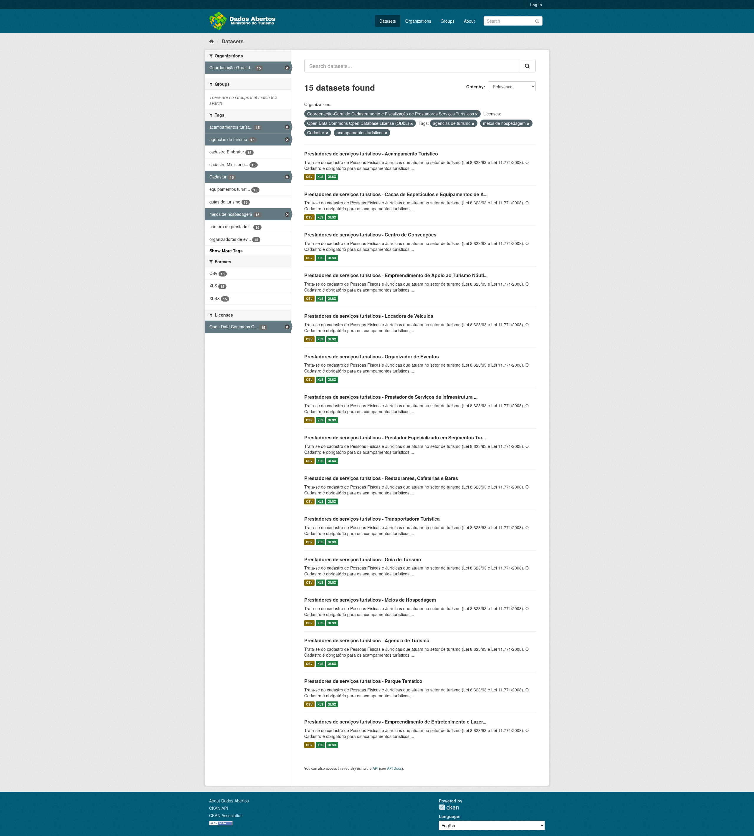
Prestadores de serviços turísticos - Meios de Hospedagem (370, 599)
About (469, 21)
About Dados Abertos (229, 801)
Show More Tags (226, 251)
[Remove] (476, 114)
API (375, 768)
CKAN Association (226, 815)
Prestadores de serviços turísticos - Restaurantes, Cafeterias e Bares (381, 478)
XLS (320, 177)
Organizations (418, 21)
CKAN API (218, 808)
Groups (447, 21)
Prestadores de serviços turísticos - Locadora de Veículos (368, 315)
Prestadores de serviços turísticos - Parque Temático (363, 681)
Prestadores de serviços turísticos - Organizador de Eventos (371, 356)
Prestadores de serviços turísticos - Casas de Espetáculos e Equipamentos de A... (395, 194)
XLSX (332, 177)
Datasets (387, 21)
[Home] (211, 41)
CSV (309, 177)
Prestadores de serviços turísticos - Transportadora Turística (372, 518)
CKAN (449, 807)
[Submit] (537, 20)
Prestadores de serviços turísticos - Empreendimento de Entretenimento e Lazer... (395, 721)
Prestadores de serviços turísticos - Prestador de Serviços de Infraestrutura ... (390, 396)
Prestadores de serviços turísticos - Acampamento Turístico (371, 153)
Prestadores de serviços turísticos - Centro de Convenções (370, 234)
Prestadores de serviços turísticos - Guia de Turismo (362, 559)
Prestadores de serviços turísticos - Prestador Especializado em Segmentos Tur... (395, 437)
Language (449, 816)
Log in (536, 4)
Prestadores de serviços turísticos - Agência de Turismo (366, 640)
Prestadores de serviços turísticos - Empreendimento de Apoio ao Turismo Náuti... (395, 275)
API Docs (394, 768)
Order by (475, 87)
